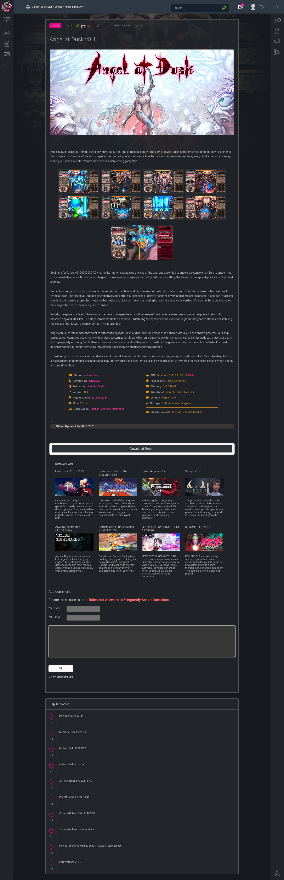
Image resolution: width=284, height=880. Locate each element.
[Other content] (7, 44)
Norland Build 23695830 (72, 748)
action (87, 375)
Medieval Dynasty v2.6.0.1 (73, 732)
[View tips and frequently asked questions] (277, 41)
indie (95, 375)
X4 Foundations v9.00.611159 (75, 780)
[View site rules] (277, 31)
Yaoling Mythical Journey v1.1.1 (76, 829)
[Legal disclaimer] (7, 65)
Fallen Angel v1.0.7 (153, 471)
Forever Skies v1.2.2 (70, 861)
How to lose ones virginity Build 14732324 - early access (90, 845)
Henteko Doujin (96, 386)
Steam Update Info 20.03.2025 (75, 426)
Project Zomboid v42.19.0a (74, 796)
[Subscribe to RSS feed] (277, 52)
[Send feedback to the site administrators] (277, 20)
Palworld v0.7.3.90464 (71, 715)
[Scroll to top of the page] (277, 874)
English (94, 408)
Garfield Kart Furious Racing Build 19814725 (116, 528)
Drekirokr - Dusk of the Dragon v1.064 (113, 472)
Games (58, 6)
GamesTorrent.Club (42, 6)
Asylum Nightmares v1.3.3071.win (67, 528)
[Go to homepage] (7, 7)
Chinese (106, 408)
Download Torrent (142, 448)
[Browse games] (7, 33)
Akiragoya (94, 380)
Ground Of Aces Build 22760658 (77, 813)
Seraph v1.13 (193, 471)
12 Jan (96, 397)
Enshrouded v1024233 (71, 764)
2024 (104, 397)
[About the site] (7, 54)
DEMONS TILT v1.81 (197, 527)
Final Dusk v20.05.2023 (69, 471)
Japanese (118, 408)
